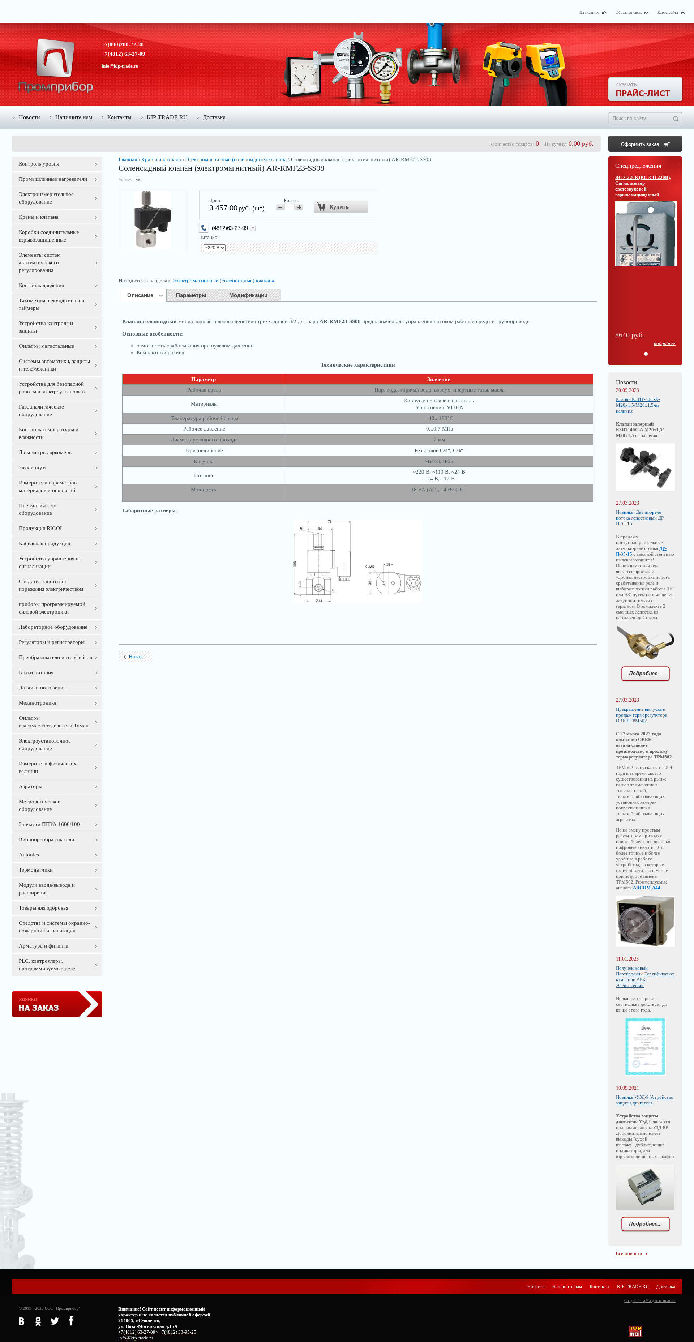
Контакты (119, 117)
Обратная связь (629, 12)
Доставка (214, 117)
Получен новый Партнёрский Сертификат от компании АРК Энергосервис (645, 976)
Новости (29, 117)
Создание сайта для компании (650, 1300)
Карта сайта (667, 12)
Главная (128, 159)
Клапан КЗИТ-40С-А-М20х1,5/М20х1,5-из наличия (638, 405)
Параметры (191, 295)
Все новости (629, 1253)
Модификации (248, 295)
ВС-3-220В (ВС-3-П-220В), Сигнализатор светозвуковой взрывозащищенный (643, 186)
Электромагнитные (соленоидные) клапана (236, 159)
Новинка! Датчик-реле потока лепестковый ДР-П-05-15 (640, 517)
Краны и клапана (161, 159)
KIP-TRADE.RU (167, 117)
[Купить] (341, 207)
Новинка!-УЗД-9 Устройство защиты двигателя (644, 1100)
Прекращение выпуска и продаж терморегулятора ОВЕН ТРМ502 (641, 714)
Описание (140, 295)
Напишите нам (73, 117)
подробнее (665, 343)
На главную (589, 12)
